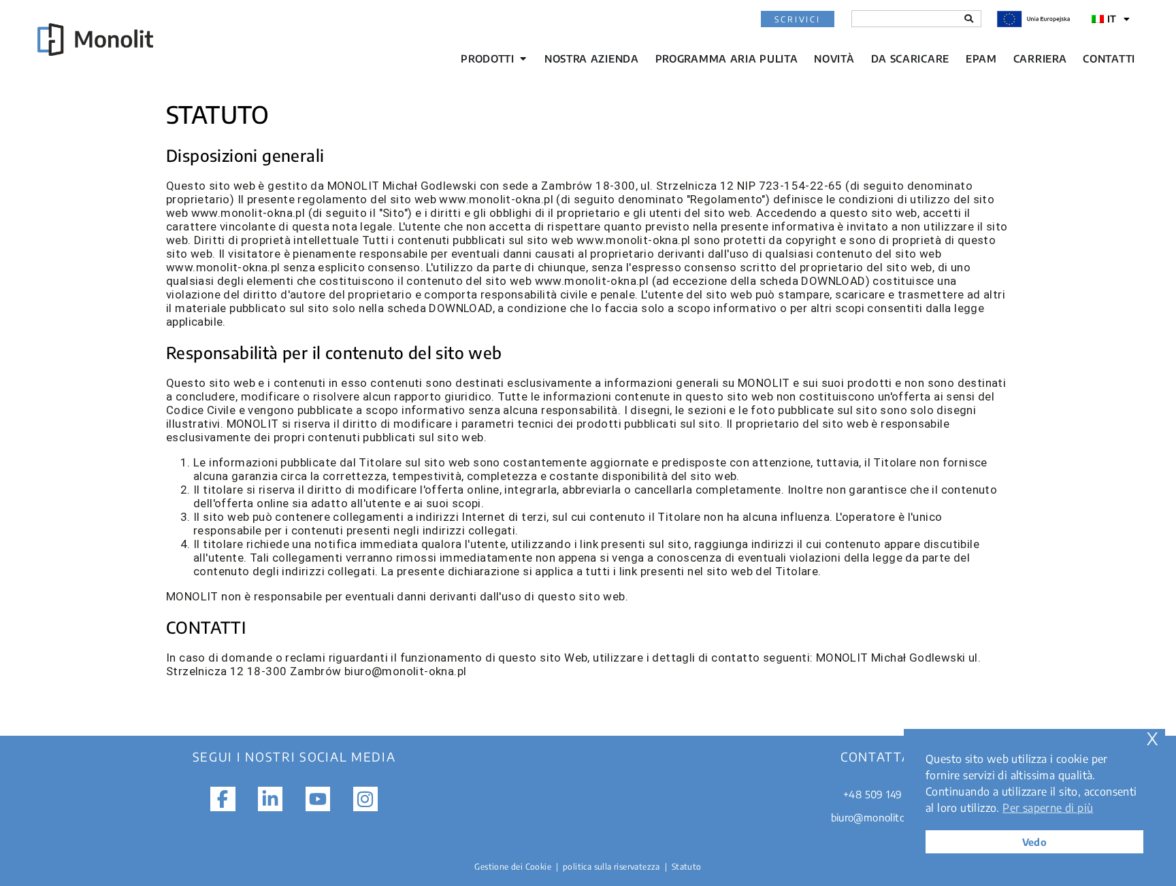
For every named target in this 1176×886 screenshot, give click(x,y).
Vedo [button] (1034, 842)
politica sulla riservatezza (611, 867)
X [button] (1152, 738)
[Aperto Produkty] (523, 59)
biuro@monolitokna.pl (882, 817)
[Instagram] (365, 799)
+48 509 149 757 (882, 794)
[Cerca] (969, 19)
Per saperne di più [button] (1047, 808)
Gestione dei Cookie (512, 867)
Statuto (687, 867)
